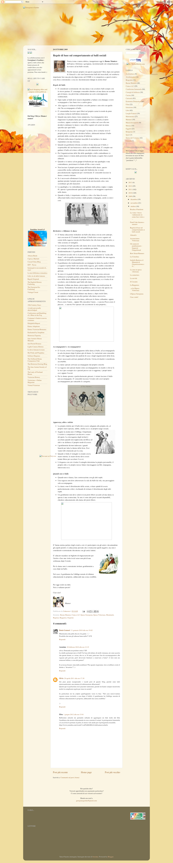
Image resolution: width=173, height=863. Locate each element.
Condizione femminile (134, 89)
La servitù (133, 278)
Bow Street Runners (137, 253)
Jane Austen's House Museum (35, 339)
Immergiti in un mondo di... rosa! (37, 269)
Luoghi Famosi (131, 113)
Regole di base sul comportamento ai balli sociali (137, 230)
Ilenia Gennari (64, 630)
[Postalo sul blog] (90, 611)
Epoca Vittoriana (99, 615)
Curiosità (129, 98)
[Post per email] (83, 611)
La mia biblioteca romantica (37, 273)
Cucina (128, 95)
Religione (129, 132)
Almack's (133, 235)
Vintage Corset (33, 292)
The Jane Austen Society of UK (37, 368)
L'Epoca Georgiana (136, 294)
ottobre (133, 206)
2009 (130, 196)
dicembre (134, 199)
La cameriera (134, 275)
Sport (128, 135)
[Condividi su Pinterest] (97, 611)
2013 (130, 182)
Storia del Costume (132, 138)
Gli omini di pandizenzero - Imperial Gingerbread (136, 247)
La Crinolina (134, 257)
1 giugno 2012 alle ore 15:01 (74, 714)
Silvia (61, 678)
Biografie (129, 80)
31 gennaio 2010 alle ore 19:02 (82, 630)
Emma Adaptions (34, 326)
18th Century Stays (34, 305)
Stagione (70, 618)
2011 (130, 189)
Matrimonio (130, 116)
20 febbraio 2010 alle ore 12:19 (78, 647)
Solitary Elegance (34, 356)
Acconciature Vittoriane (134, 239)
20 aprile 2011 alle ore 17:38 (74, 678)
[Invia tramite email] (88, 611)
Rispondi (62, 639)
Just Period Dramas (34, 343)
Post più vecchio (112, 772)
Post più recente (60, 772)
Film (127, 104)
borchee (95, 857)
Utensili (128, 141)
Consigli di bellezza (133, 92)
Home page (86, 772)
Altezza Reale (32, 255)
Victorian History (34, 377)
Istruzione (129, 107)
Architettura (130, 74)
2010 (130, 193)
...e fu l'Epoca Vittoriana (134, 289)
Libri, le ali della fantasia (36, 276)
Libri (127, 110)
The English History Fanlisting (35, 283)
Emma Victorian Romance (37, 329)
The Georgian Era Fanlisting (34, 288)
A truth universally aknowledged (34, 309)
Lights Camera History (36, 347)
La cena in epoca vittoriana (136, 270)
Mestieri (129, 119)
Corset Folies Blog (34, 262)
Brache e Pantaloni (136, 209)
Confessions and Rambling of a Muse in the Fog (37, 314)
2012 (130, 186)
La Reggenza (134, 285)
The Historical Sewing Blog (37, 364)
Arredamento (130, 77)
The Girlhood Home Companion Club (35, 360)
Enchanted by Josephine (36, 332)
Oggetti (128, 128)
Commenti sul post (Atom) (70, 777)
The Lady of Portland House (35, 373)
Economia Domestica (133, 101)
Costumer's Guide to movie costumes (37, 319)
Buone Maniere (65, 615)
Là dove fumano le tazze (36, 350)
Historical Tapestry (34, 335)
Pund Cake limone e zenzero (137, 223)
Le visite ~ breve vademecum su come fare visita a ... (137, 216)
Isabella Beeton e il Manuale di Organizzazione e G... (137, 263)
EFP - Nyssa (32, 265)
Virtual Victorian (34, 385)
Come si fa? (76, 615)
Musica (128, 125)
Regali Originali (33, 279)
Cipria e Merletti (33, 259)
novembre (134, 203)
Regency (56, 618)
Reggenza (63, 618)
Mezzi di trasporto (132, 122)
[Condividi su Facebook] (95, 611)
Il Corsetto (134, 282)
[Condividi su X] (93, 611)
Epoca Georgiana (87, 615)
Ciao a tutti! (134, 297)
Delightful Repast (34, 323)
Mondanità (110, 615)
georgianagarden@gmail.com (86, 800)
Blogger (110, 857)
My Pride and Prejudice (36, 353)
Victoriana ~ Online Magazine (35, 381)
